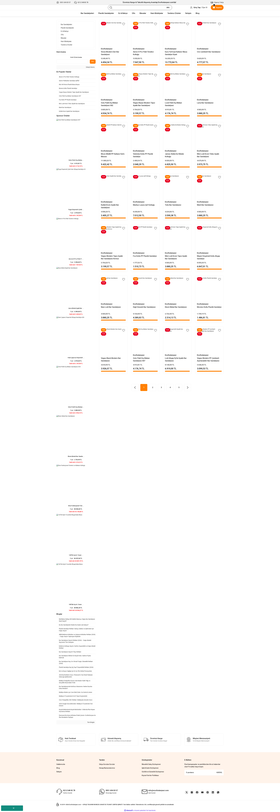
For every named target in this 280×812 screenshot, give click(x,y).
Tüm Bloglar (90, 722)
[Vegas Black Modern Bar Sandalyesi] (113, 340)
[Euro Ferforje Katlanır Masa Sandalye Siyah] (177, 34)
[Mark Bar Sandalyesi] (209, 187)
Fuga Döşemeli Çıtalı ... (76, 209)
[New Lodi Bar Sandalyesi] (113, 289)
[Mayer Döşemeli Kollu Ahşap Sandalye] (209, 238)
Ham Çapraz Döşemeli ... (76, 357)
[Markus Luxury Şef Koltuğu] (145, 187)
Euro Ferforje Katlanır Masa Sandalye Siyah (176, 53)
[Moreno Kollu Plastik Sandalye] (209, 289)
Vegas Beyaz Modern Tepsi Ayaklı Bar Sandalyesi (144, 104)
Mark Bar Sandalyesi (205, 205)
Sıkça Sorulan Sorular (107, 764)
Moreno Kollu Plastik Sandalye (209, 307)
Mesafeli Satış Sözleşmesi (151, 764)
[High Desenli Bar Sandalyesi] (145, 289)
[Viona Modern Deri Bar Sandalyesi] (113, 34)
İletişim (59, 772)
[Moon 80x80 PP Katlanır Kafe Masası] (113, 136)
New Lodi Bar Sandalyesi (111, 307)
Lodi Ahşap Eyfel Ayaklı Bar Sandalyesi (176, 359)
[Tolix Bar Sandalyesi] (177, 187)
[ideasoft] (128, 810)
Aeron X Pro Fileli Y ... (76, 259)
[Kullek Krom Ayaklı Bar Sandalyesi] (113, 187)
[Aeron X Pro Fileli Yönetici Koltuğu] (145, 34)
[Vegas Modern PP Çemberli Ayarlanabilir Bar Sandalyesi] (209, 340)
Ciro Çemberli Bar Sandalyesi (208, 52)
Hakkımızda (60, 764)
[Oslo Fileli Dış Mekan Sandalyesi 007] (145, 340)
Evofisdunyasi (106, 49)
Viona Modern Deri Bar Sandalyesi (110, 53)
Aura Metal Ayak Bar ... (76, 308)
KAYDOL (219, 772)
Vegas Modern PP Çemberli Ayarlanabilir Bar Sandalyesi (208, 359)
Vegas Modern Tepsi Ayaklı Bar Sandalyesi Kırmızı (112, 257)
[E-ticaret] (139, 810)
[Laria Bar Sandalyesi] (209, 85)
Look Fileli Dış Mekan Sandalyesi (173, 104)
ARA (167, 7)
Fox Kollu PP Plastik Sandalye (145, 256)
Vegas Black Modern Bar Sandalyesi (111, 359)
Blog (58, 768)
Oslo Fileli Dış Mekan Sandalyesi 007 (141, 359)
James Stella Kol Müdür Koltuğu (174, 155)
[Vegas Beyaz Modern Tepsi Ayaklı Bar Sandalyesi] (145, 85)
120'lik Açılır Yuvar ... (76, 555)
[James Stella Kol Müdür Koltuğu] (177, 136)
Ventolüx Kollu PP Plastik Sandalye (143, 155)
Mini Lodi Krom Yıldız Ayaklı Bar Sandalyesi (208, 155)
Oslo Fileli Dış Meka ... (76, 160)
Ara (92, 61)
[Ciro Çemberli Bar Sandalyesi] (209, 34)
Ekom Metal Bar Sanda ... (76, 456)
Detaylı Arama (90, 67)
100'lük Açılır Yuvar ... (76, 604)
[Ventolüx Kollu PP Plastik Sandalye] (145, 136)
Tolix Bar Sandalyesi (173, 205)
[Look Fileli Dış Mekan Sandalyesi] (177, 85)
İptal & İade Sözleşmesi (150, 768)
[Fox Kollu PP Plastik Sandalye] (145, 238)
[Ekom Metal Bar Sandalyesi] (177, 289)
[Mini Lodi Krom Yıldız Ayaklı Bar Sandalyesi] (209, 136)
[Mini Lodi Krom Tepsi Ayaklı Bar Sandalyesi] (177, 238)
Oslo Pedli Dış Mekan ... (76, 407)
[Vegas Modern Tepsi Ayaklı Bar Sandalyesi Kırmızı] (113, 238)
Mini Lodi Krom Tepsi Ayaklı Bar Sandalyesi (176, 257)
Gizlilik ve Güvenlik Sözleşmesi (153, 772)
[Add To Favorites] (123, 24)
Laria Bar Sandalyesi (205, 103)
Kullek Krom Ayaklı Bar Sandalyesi (110, 206)
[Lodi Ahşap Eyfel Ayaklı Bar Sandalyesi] (177, 340)
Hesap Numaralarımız (107, 768)
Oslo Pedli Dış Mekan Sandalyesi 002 (109, 104)
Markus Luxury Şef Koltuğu (144, 205)
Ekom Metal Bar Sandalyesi (176, 307)
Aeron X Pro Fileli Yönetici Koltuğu (143, 53)
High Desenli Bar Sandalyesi (144, 307)
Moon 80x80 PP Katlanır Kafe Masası (112, 155)
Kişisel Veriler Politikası (150, 775)
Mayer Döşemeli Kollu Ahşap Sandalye (208, 257)
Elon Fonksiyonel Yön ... (76, 506)
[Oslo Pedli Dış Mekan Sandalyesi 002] (113, 85)
